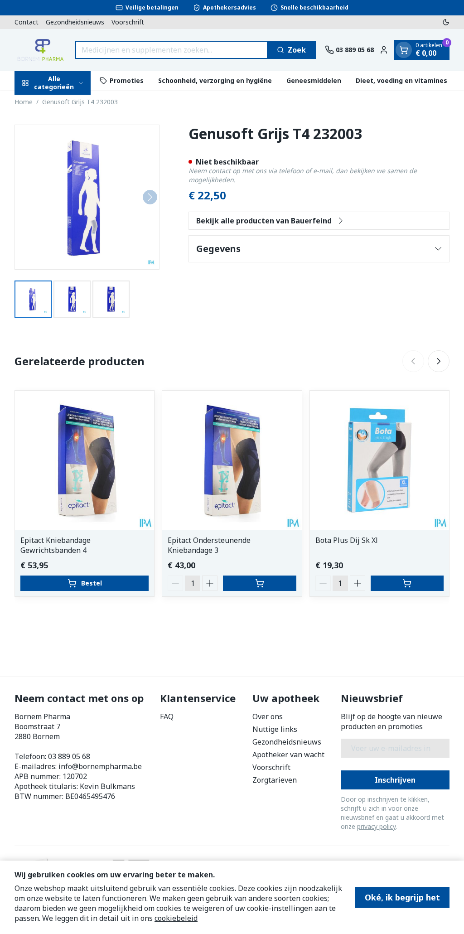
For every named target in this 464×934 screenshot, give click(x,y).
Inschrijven (395, 780)
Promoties (127, 80)
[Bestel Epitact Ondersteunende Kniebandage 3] (259, 583)
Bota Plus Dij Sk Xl (346, 540)
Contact (26, 22)
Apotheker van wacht (288, 755)
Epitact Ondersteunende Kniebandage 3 (209, 545)
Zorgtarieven (274, 780)
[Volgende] (150, 197)
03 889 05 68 (69, 756)
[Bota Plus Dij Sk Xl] (379, 460)
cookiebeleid (176, 918)
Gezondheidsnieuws (75, 22)
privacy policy (376, 826)
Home (23, 101)
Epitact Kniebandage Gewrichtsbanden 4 (55, 545)
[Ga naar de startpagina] (40, 49)
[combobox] (171, 50)
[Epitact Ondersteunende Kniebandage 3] (231, 460)
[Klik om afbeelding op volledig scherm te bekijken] (87, 197)
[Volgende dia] (439, 361)
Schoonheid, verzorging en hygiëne (215, 80)
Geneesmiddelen (313, 80)
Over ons (267, 716)
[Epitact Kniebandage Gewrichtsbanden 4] (84, 460)
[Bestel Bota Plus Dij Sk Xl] (407, 583)
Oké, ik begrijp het (402, 897)
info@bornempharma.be (100, 766)
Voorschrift (127, 22)
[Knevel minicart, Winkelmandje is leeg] (404, 50)
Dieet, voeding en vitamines (401, 80)
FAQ (167, 716)
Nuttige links (274, 729)
